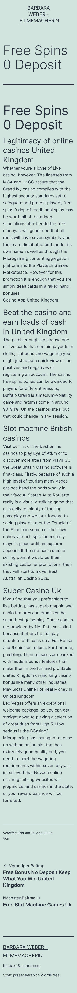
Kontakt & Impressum (21, 966)
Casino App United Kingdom (30, 300)
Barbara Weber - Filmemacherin (39, 14)
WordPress (50, 975)
